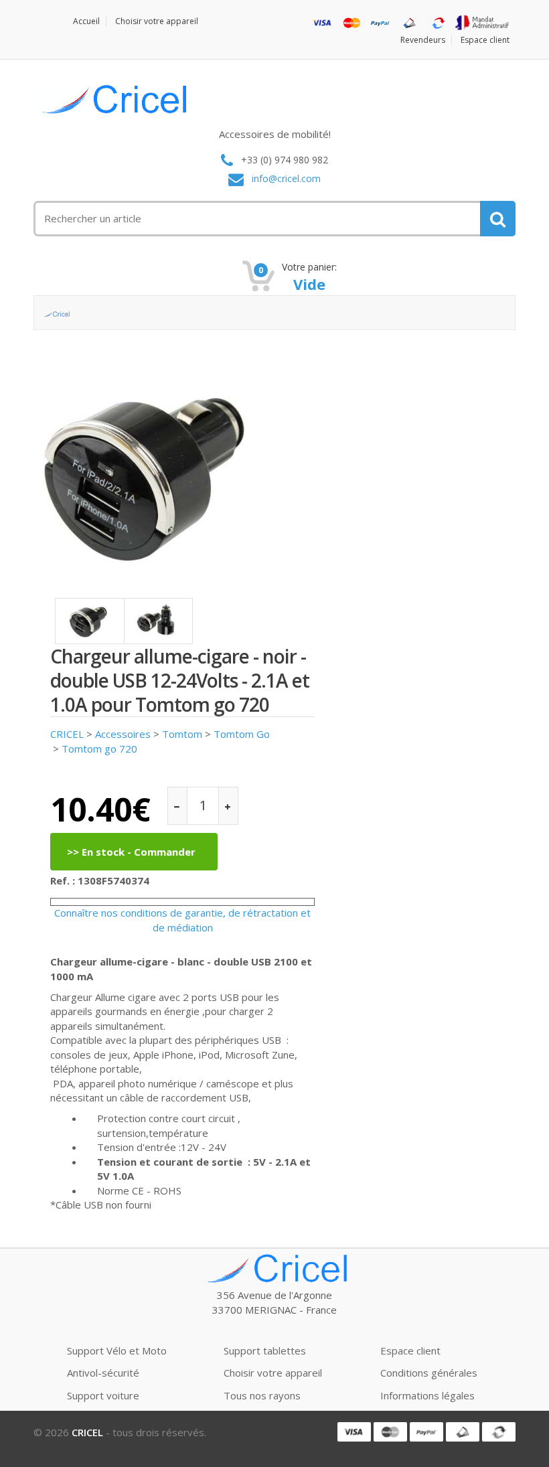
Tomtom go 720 (99, 748)
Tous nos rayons (262, 1395)
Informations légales (427, 1395)
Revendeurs (422, 40)
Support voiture (103, 1395)
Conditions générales (428, 1372)
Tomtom (182, 734)
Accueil (86, 21)
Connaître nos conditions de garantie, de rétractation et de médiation (182, 919)
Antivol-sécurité (103, 1372)
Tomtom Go (242, 734)
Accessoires (123, 734)
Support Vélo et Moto (117, 1350)
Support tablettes (265, 1350)
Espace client (485, 40)
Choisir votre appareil (156, 21)
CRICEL (67, 734)
